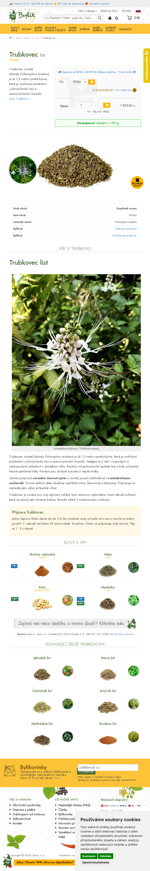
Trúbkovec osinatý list (126, 229)
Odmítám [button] (105, 856)
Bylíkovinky (65, 814)
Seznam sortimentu (71, 828)
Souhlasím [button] (89, 856)
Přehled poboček (69, 819)
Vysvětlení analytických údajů (73, 834)
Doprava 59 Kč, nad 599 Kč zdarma (33, 3)
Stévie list (108, 658)
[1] (91, 82)
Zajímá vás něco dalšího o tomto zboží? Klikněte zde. (71, 623)
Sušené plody (111, 29)
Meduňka (108, 588)
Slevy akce (15, 29)
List (36, 38)
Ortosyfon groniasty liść (124, 235)
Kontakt (126, 11)
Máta (108, 555)
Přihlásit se (86, 771)
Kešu (42, 588)
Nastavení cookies (70, 855)
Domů (12, 10)
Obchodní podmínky (123, 634)
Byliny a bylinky (23, 38)
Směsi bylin (38, 29)
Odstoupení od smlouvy (29, 814)
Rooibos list (108, 723)
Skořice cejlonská (42, 555)
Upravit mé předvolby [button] (95, 862)
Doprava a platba (24, 809)
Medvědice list (42, 723)
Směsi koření (98, 29)
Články (62, 809)
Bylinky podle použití (55, 29)
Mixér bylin (73, 29)
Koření (85, 29)
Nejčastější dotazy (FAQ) (74, 805)
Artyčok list (108, 691)
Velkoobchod (22, 819)
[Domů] (10, 37)
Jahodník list (42, 658)
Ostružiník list (42, 691)
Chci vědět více (123, 90)
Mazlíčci (125, 29)
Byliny (26, 29)
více (56, 778)
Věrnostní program (99, 3)
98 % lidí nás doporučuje (70, 3)
